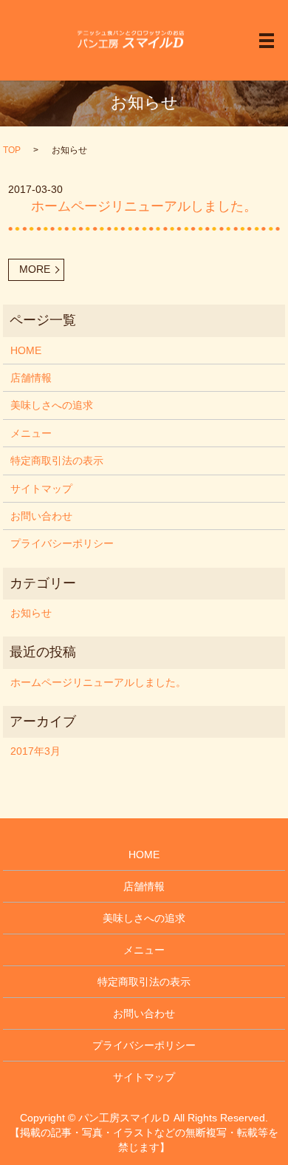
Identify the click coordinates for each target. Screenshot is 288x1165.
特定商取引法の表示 (56, 460)
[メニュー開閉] (266, 40)
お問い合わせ (41, 516)
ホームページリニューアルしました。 (144, 206)
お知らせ (31, 613)
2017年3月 (35, 751)
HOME (25, 350)
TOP (12, 150)
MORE (34, 269)
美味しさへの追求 (51, 405)
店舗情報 (31, 378)
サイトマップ (41, 489)
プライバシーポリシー (62, 543)
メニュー (31, 433)
